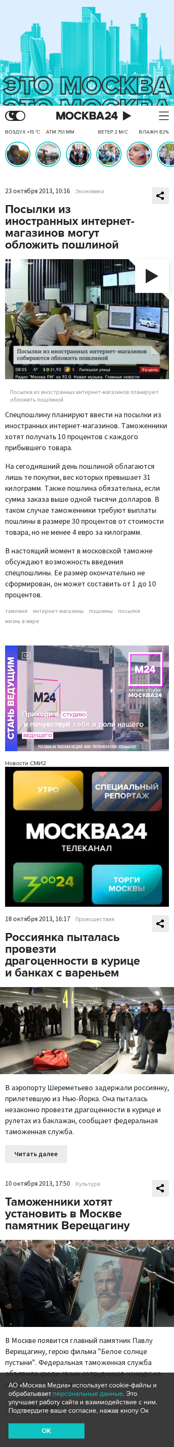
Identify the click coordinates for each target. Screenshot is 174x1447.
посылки (129, 611)
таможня (16, 611)
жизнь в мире (22, 621)
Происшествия (95, 919)
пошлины (101, 611)
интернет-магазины (58, 611)
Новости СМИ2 (25, 763)
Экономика (90, 191)
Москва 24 (87, 116)
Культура (88, 1184)
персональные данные (88, 1394)
